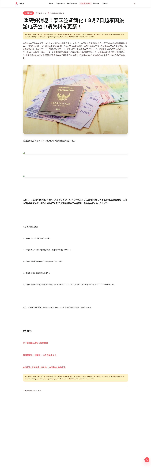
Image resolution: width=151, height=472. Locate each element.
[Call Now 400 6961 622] (146, 459)
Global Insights (85, 3)
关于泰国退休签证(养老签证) (35, 343)
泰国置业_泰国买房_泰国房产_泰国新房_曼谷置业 (44, 367)
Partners (96, 3)
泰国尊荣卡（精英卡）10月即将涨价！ (39, 355)
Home (51, 3)
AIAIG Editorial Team (57, 13)
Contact (104, 3)
